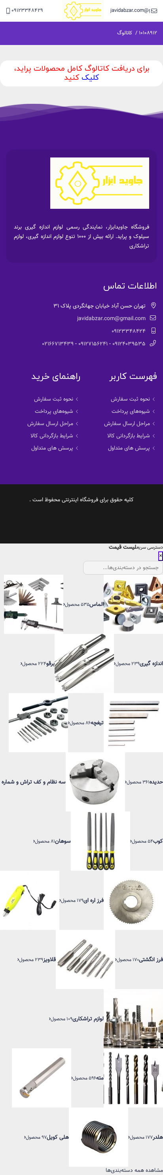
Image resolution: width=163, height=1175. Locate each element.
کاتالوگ (124, 33)
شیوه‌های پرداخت (131, 411)
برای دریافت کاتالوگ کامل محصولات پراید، (81, 69)
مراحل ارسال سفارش (127, 424)
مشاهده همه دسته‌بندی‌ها (134, 1170)
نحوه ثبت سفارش (130, 399)
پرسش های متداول (129, 448)
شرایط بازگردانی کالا (128, 436)
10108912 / (146, 33)
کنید (71, 78)
